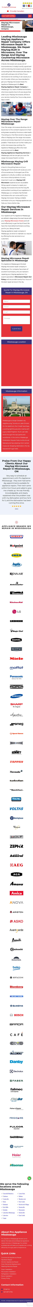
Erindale (5, 1210)
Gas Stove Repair (6, 1260)
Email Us (7, 1289)
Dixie (4, 1202)
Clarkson (5, 1196)
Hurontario (22, 1210)
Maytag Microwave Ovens (14, 221)
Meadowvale (22, 1199)
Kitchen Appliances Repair (9, 1262)
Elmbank (5, 1204)
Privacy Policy (5, 1278)
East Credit (22, 1215)
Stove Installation (6, 1276)
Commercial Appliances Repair (11, 1257)
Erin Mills (5, 1207)
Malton (21, 1196)
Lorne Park (22, 1193)
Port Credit (22, 1202)
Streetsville (22, 1207)
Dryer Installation (6, 1269)
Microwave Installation (8, 1271)
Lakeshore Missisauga (9, 1212)
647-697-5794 (8, 1292)
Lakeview (5, 1215)
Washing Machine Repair (9, 1266)
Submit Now (16, 329)
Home (2, 19)
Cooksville (6, 1199)
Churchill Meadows (8, 1193)
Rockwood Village (24, 1204)
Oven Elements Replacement (11, 1264)
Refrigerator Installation (8, 1274)
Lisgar (4, 1218)
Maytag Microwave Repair (11, 19)
